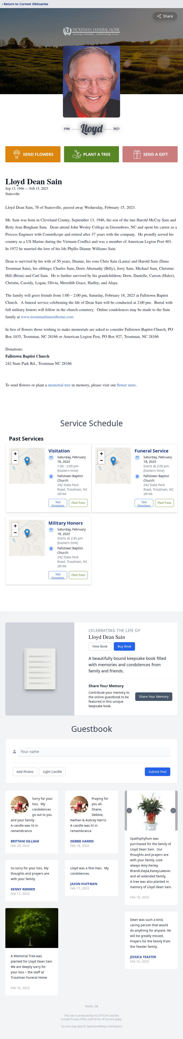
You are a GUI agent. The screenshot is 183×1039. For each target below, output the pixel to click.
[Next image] (173, 810)
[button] (27, 461)
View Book (99, 646)
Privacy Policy (79, 1019)
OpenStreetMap (96, 1026)
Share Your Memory (153, 696)
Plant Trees (78, 503)
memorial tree (59, 384)
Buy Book (124, 646)
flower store (126, 384)
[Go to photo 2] (152, 828)
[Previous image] (129, 810)
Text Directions (58, 503)
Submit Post (157, 771)
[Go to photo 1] (150, 828)
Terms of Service (103, 1019)
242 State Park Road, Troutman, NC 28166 (72, 489)
